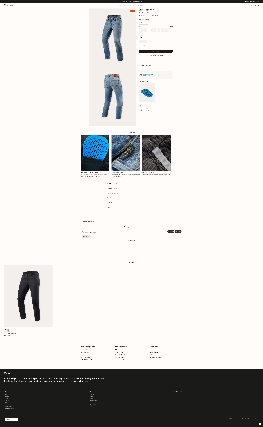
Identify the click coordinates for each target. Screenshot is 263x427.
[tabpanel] (131, 245)
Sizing (6, 402)
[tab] (93, 232)
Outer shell (110, 202)
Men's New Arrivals (119, 357)
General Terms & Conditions (247, 418)
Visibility (109, 198)
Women (126, 5)
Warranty (7, 400)
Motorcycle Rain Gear (85, 357)
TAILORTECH (93, 402)
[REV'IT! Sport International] (8, 5)
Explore (91, 406)
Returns (6, 398)
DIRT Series (117, 349)
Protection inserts (112, 188)
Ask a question (171, 231)
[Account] (252, 5)
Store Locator (93, 404)
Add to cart (156, 51)
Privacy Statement (237, 418)
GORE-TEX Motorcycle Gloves (87, 359)
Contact (6, 404)
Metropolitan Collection (120, 354)
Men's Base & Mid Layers (155, 357)
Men (120, 5)
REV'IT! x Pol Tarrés (119, 352)
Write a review (178, 231)
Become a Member (137, 1)
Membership (246, 1)
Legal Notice (256, 418)
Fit (107, 212)
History (91, 396)
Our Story (92, 394)
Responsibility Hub (94, 400)
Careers (91, 398)
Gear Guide (132, 5)
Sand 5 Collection (154, 352)
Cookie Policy (230, 418)
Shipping (7, 396)
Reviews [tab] (85, 232)
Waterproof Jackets (85, 349)
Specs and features (145, 66)
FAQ (6, 394)
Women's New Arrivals (120, 359)
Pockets (109, 207)
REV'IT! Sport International (12, 423)
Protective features (112, 193)
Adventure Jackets (85, 354)
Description (142, 62)
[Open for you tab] (260, 424)
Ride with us (140, 5)
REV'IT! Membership (9, 408)
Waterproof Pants (85, 352)
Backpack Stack (153, 359)
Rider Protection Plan (9, 406)
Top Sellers (152, 349)
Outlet (151, 354)
